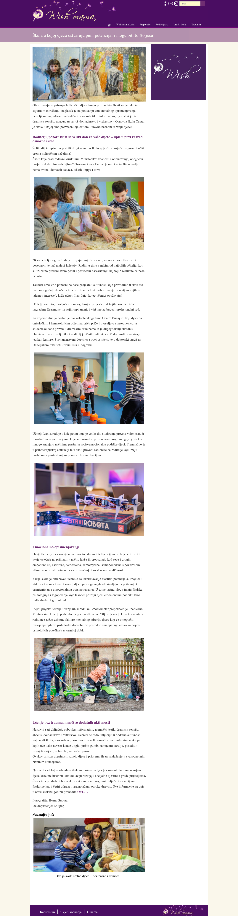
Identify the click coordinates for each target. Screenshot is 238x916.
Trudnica (196, 24)
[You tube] (170, 4)
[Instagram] (176, 4)
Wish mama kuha (125, 25)
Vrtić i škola (179, 25)
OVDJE (82, 791)
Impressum (47, 912)
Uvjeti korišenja (71, 912)
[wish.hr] (178, 71)
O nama (92, 912)
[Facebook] (165, 4)
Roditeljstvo (162, 25)
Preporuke (145, 25)
